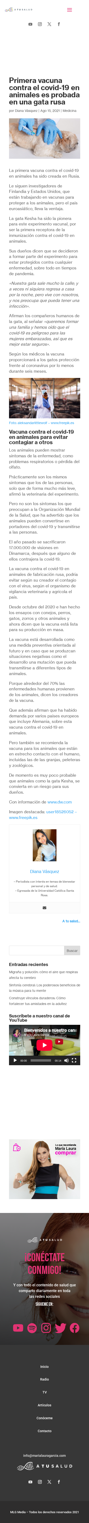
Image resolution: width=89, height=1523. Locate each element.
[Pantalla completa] (74, 1060)
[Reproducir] (15, 1060)
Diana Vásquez (26, 111)
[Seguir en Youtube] (30, 24)
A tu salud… (71, 921)
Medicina (69, 111)
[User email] (44, 908)
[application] (44, 1045)
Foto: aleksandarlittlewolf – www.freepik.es (41, 423)
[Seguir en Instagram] (40, 24)
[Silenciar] (66, 1060)
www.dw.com (59, 801)
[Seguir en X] (49, 24)
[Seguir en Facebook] (59, 24)
